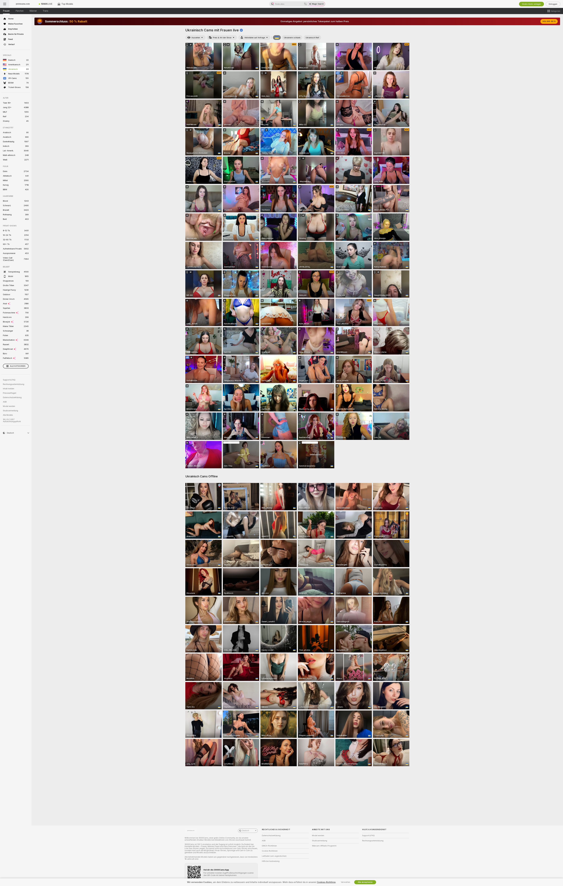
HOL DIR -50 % (549, 21)
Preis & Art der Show (222, 38)
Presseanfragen (9, 393)
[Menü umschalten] (4, 4)
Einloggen (553, 4)
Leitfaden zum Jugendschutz (274, 856)
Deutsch (245, 831)
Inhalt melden (8, 389)
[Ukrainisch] (277, 37)
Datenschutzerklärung (12, 397)
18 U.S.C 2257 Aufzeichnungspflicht (12, 420)
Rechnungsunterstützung (13, 384)
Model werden (9, 406)
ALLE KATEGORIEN (17, 366)
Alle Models (8, 415)
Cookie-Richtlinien (270, 851)
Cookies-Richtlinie (326, 882)
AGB (5, 402)
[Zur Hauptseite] (22, 4)
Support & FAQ (9, 380)
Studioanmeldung (10, 411)
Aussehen (195, 38)
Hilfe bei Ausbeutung (270, 861)
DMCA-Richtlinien (269, 846)
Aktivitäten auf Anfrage (254, 38)
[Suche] (305, 4)
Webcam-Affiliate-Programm (324, 846)
